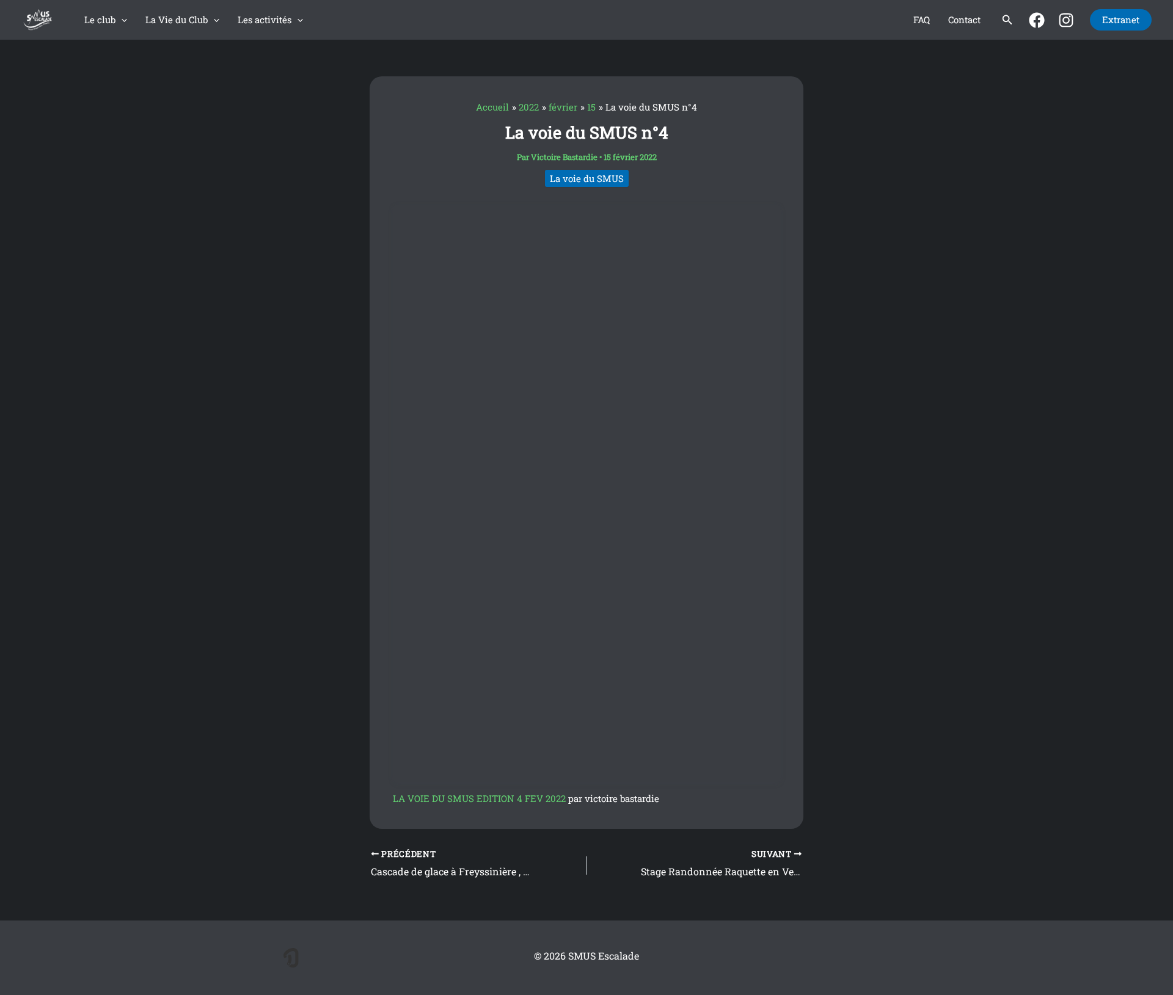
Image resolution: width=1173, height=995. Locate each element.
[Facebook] (1037, 20)
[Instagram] (1066, 20)
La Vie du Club (176, 19)
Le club (99, 19)
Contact (964, 19)
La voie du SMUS (587, 178)
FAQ (921, 19)
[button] (121, 20)
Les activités (264, 19)
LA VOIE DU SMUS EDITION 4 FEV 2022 (479, 798)
